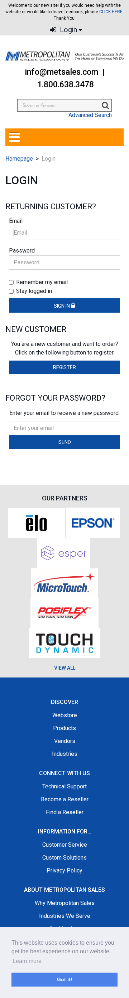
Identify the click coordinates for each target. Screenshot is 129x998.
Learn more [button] (27, 961)
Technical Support (64, 786)
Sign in (62, 306)
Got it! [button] (64, 979)
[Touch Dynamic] (64, 642)
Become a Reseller (65, 799)
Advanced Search (90, 115)
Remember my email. (42, 282)
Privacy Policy (64, 870)
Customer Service (64, 844)
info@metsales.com (61, 72)
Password (22, 250)
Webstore (64, 715)
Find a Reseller (64, 812)
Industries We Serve (64, 916)
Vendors (64, 741)
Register (64, 367)
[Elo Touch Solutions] (36, 522)
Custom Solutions (64, 857)
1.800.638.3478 (65, 84)
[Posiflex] (64, 612)
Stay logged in (34, 291)
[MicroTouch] (64, 582)
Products (64, 728)
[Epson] (93, 522)
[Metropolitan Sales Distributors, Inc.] (64, 56)
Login (67, 30)
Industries (64, 753)
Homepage (19, 158)
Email (16, 220)
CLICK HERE (111, 11)
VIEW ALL (64, 668)
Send (64, 442)
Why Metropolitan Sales (65, 903)
